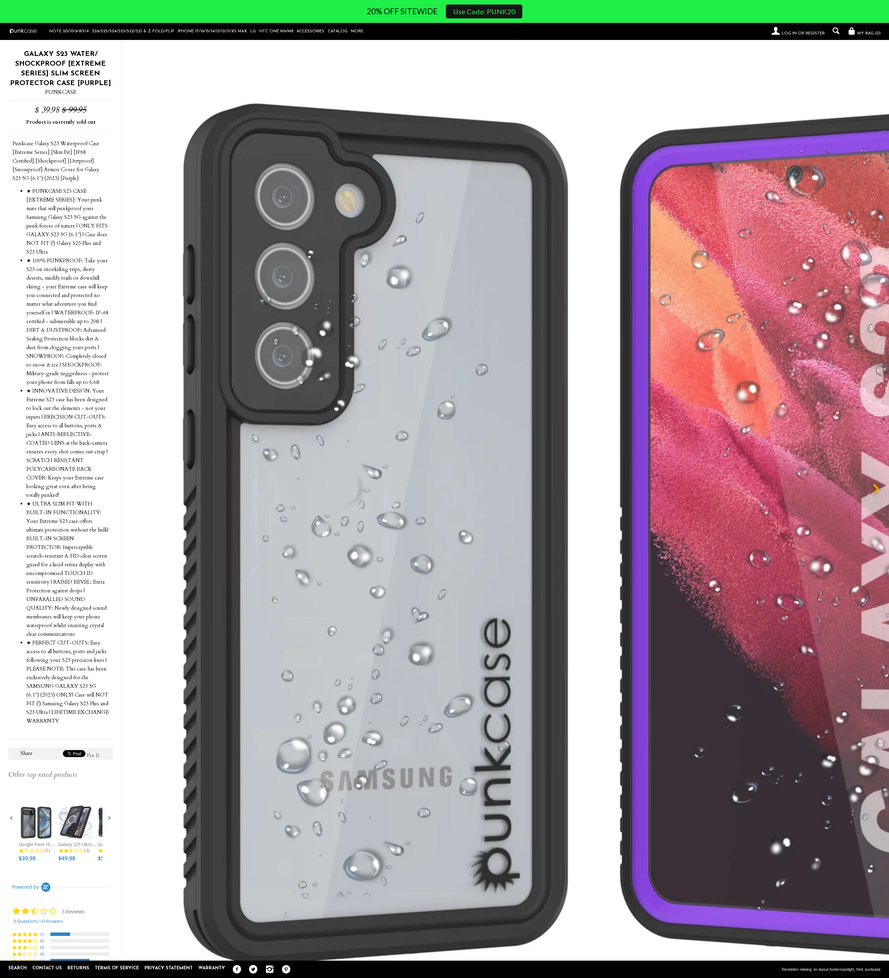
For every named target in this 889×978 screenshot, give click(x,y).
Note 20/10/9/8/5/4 (69, 31)
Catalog (338, 31)
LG (253, 31)
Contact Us (47, 968)
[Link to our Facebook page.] (235, 969)
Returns (78, 968)
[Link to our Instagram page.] (268, 969)
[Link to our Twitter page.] (252, 969)
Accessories (310, 31)
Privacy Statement (168, 968)
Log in (789, 33)
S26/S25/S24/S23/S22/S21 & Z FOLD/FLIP (133, 31)
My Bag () (868, 33)
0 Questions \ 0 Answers (38, 921)
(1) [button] (42, 934)
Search (17, 968)
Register (815, 33)
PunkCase (60, 92)
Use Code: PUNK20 (484, 11)
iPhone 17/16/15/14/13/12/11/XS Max (212, 31)
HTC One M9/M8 (276, 31)
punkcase (873, 969)
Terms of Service (117, 968)
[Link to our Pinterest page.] (284, 969)
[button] (11, 818)
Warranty (211, 968)
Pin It (93, 755)
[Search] (834, 30)
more (357, 31)
